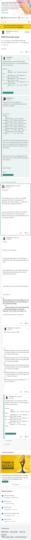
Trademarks (3, 534)
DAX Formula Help (9, 495)
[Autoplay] (13, 484)
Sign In (27, 17)
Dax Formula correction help (11, 513)
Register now (5, 12)
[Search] (19, 18)
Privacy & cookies (14, 531)
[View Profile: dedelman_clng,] (4, 98)
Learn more (20, 27)
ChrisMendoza (8, 186)
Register (23, 17)
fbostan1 (12, 503)
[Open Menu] (29, 22)
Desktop (4, 22)
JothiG (13, 515)
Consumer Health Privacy (20, 536)
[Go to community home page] (11, 17)
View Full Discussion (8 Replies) (9, 182)
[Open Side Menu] (2, 18)
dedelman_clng (9, 98)
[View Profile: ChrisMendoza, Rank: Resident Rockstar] (3, 186)
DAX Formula (7, 501)
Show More (5, 45)
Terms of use (22, 531)
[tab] (15, 484)
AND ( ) (17, 198)
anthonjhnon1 (15, 497)
